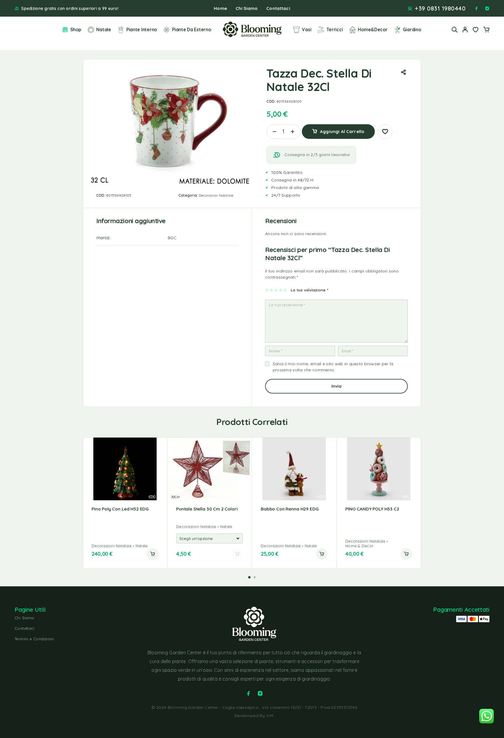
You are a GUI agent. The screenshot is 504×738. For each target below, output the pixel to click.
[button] (152, 554)
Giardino (412, 29)
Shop (75, 29)
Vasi (306, 29)
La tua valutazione (309, 290)
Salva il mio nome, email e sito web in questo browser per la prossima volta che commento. (333, 367)
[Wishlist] (475, 30)
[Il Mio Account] (465, 29)
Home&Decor (372, 29)
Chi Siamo (247, 8)
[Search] (454, 29)
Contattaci (278, 8)
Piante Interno (141, 29)
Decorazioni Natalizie (216, 195)
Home (220, 8)
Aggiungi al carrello (342, 129)
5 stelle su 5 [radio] (285, 290)
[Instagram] (487, 8)
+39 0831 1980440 (440, 8)
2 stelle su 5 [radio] (272, 290)
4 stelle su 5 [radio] (281, 290)
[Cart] (486, 30)
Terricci (334, 29)
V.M (269, 715)
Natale (103, 29)
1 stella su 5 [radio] (267, 290)
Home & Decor (359, 545)
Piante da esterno (191, 29)
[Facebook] (476, 8)
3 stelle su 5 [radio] (276, 290)
